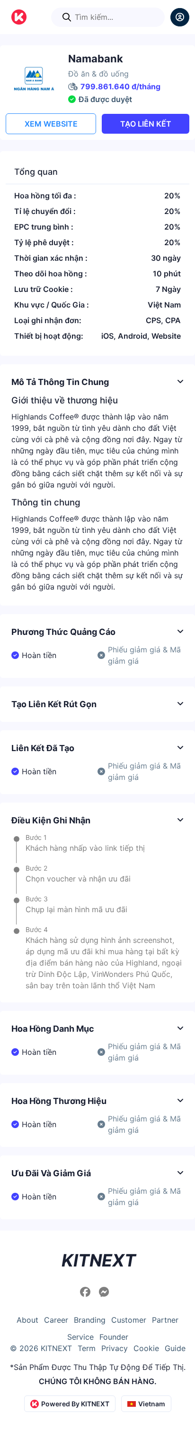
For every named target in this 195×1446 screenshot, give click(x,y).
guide (175, 1348)
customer (128, 1320)
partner (165, 1320)
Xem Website (51, 123)
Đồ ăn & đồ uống (98, 73)
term (87, 1348)
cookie (146, 1348)
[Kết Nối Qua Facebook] (86, 1292)
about (27, 1320)
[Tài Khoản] (179, 17)
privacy (114, 1348)
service (80, 1337)
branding (90, 1320)
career (56, 1320)
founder (113, 1337)
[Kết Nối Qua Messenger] (104, 1292)
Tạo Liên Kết (145, 123)
